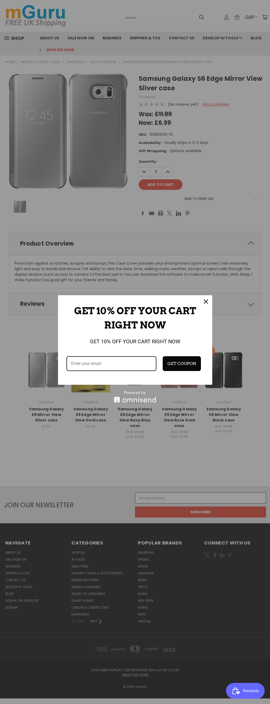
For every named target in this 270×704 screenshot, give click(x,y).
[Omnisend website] (135, 397)
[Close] (206, 301)
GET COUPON (181, 363)
